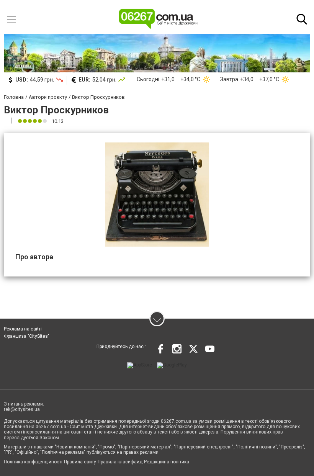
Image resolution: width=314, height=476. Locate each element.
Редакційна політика (166, 462)
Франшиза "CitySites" (26, 336)
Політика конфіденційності (33, 462)
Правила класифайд (120, 462)
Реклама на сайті (23, 329)
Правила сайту (80, 462)
